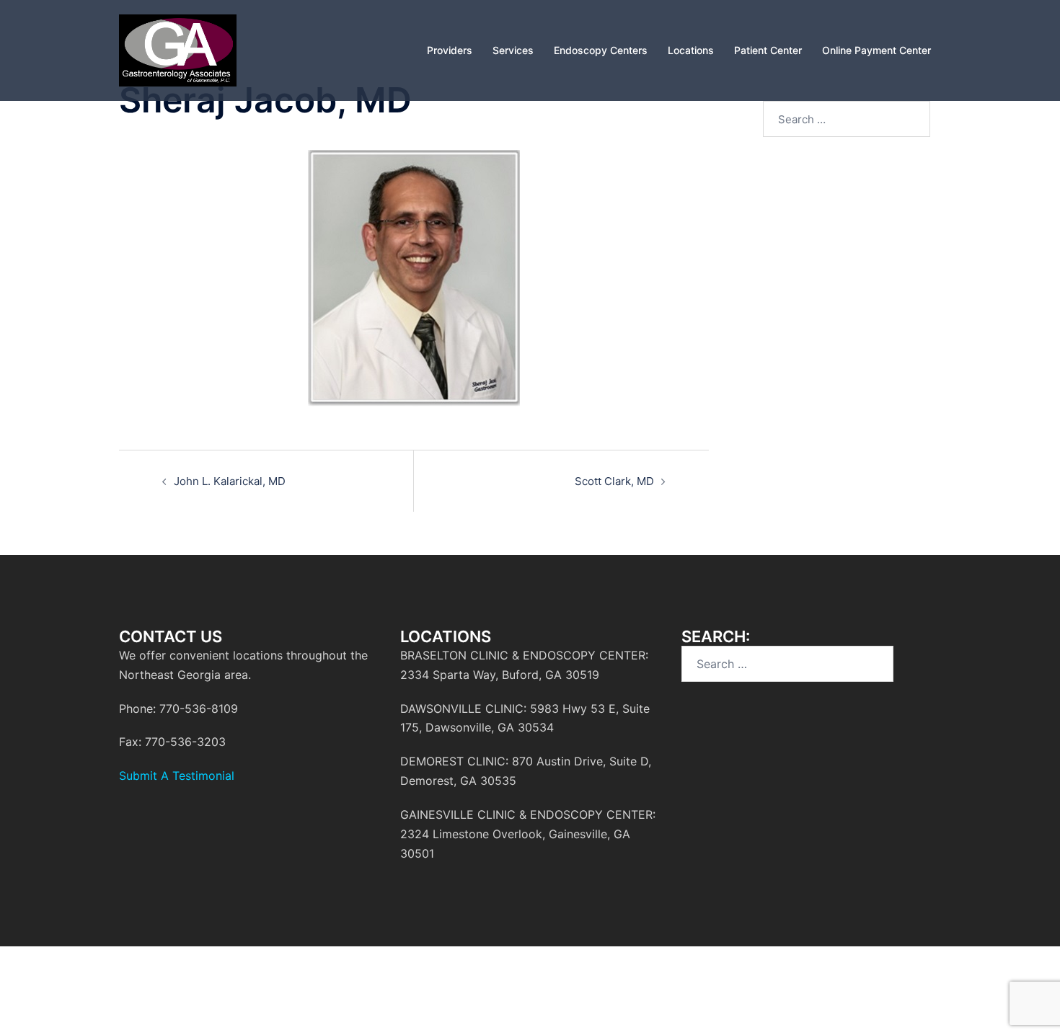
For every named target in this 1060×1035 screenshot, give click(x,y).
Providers (449, 50)
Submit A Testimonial (176, 775)
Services (513, 50)
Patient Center (768, 50)
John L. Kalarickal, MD (230, 481)
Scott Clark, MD (614, 481)
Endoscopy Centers (601, 50)
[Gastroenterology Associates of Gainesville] (178, 49)
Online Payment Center (876, 50)
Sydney (139, 989)
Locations (691, 50)
